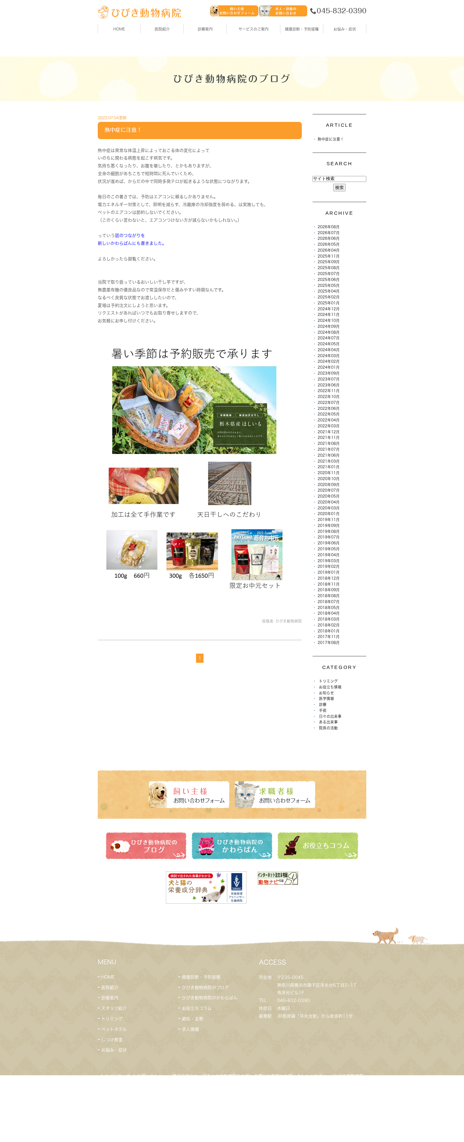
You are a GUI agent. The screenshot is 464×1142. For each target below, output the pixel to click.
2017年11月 (329, 637)
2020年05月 (329, 496)
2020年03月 (329, 508)
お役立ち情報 (330, 687)
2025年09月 (329, 262)
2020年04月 (329, 502)
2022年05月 (329, 414)
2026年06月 (329, 238)
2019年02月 (329, 566)
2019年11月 (329, 519)
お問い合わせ (150, 1076)
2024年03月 (329, 356)
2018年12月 (329, 578)
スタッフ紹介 (114, 1008)
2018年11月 (329, 584)
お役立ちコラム (197, 1008)
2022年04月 (329, 420)
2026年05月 (329, 244)
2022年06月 (329, 408)
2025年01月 (329, 303)
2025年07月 (329, 274)
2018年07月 (329, 602)
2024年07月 (329, 338)
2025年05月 (329, 285)
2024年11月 (329, 314)
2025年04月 (329, 291)
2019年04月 (329, 555)
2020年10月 (329, 479)
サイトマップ (117, 1076)
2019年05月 (329, 549)
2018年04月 (329, 613)
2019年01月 (329, 572)
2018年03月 (329, 619)
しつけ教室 (112, 1040)
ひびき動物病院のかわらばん (210, 998)
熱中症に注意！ (123, 129)
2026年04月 (329, 250)
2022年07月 (329, 402)
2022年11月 (329, 391)
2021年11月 (329, 437)
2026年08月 (329, 227)
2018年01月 (329, 631)
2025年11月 (329, 256)
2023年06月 (329, 385)
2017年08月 (329, 642)
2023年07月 (329, 379)
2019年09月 (329, 525)
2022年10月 (329, 397)
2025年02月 (329, 297)
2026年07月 (329, 233)
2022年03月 (329, 426)
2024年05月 (329, 344)
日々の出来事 (330, 716)
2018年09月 (329, 590)
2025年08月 (329, 268)
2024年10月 (329, 320)
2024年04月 (329, 350)
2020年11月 (329, 473)
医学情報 (326, 698)
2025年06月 (329, 279)
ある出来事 (328, 722)
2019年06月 (329, 543)
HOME (119, 29)
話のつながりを (130, 235)
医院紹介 (109, 987)
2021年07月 (329, 449)
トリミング (328, 681)
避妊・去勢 (192, 1019)
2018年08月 (329, 596)
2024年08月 (329, 332)
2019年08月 (329, 531)
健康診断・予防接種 (201, 977)
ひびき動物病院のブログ (205, 987)
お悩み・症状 (114, 1050)
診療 (323, 704)
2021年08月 (329, 443)
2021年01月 (329, 467)
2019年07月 (329, 537)
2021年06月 (329, 455)
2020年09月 (329, 485)
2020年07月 (329, 490)
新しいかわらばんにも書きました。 (132, 243)
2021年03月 (329, 461)
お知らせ (326, 693)
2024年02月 (329, 361)
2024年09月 (329, 326)
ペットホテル (114, 1029)
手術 (323, 710)
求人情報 (190, 1029)
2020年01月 (329, 514)
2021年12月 (329, 432)
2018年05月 (329, 607)
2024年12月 (329, 309)
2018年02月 (329, 625)
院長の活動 (328, 728)
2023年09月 (329, 373)
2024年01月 (329, 367)
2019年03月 (329, 561)
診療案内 (205, 29)
